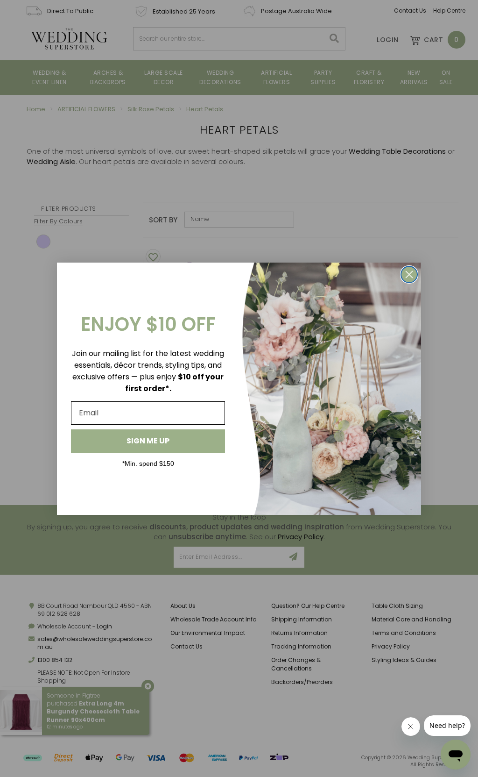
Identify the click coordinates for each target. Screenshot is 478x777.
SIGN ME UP (148, 440)
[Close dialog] (409, 274)
